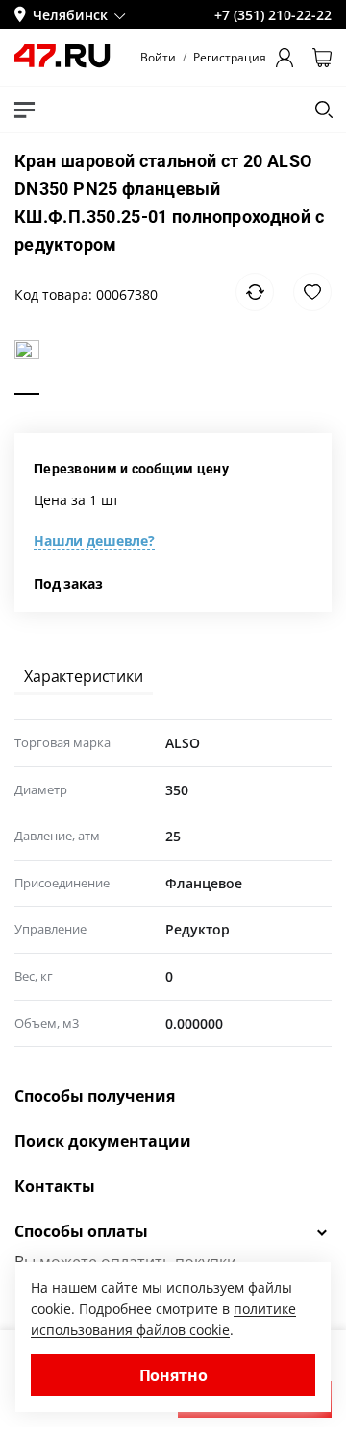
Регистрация (229, 57)
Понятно (173, 1375)
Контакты (54, 1186)
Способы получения (94, 1095)
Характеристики (83, 676)
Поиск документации (102, 1141)
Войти (158, 57)
